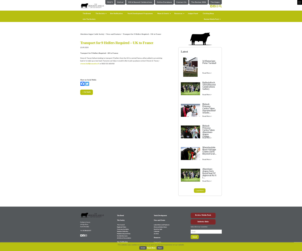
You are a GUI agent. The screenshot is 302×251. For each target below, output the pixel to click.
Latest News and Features (162, 224)
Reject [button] (160, 248)
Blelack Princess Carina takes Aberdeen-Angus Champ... (208, 131)
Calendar (156, 231)
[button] (299, 2)
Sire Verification (122, 242)
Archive (156, 233)
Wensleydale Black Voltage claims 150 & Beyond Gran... (209, 150)
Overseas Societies (123, 229)
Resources (157, 237)
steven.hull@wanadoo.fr (89, 64)
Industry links (203, 222)
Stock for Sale (158, 229)
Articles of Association (124, 238)
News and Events (159, 220)
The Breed (120, 215)
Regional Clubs (121, 227)
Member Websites (122, 231)
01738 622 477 (87, 230)
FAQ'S (110, 2)
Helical (120, 2)
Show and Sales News (160, 227)
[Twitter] (87, 84)
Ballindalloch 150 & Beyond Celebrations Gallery (209, 85)
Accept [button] (143, 248)
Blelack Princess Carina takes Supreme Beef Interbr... (209, 108)
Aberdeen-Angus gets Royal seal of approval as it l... (209, 173)
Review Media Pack (203, 215)
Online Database (164, 2)
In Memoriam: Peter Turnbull (209, 62)
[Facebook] (82, 84)
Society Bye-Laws (122, 236)
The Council (121, 224)
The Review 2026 (198, 2)
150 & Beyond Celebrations (140, 2)
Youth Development (160, 215)
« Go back (86, 92)
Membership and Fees (123, 233)
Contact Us (181, 2)
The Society (121, 220)
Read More (151, 248)
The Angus (215, 2)
